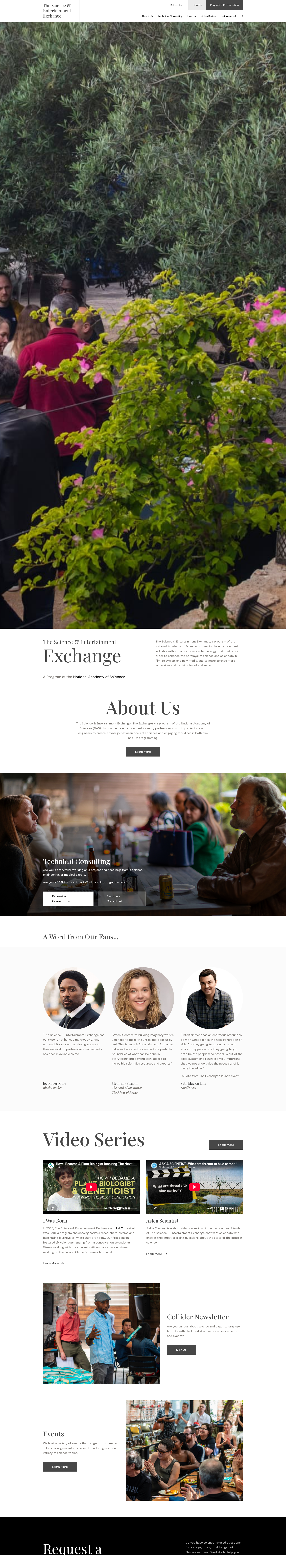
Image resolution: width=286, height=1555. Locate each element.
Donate (197, 5)
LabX (119, 1228)
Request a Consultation (224, 5)
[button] (241, 16)
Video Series (208, 16)
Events (192, 16)
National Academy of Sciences (99, 676)
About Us (147, 16)
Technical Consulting (170, 16)
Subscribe (176, 5)
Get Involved (228, 16)
